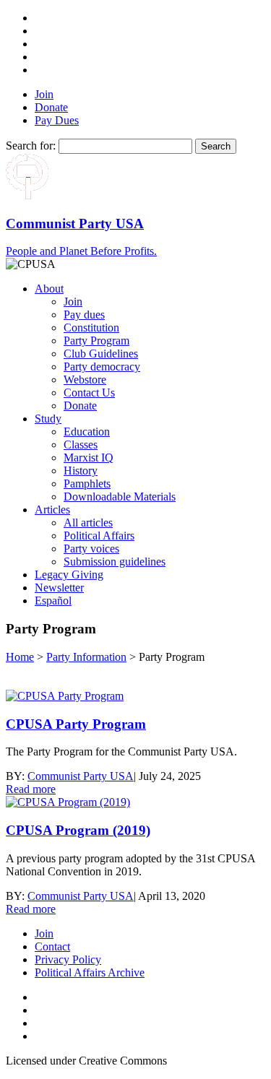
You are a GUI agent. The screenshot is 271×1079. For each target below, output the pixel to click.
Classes (81, 444)
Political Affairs (99, 535)
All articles (88, 522)
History (81, 470)
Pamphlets (87, 483)
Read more (31, 789)
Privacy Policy (68, 959)
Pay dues (84, 314)
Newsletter (59, 587)
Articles (52, 509)
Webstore (85, 379)
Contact (52, 946)
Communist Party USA (80, 776)
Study (48, 418)
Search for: (31, 145)
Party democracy (102, 366)
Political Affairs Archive (90, 972)
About (49, 288)
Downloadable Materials (120, 496)
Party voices (91, 548)
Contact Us (89, 392)
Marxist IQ (88, 457)
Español (53, 600)
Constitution (91, 327)
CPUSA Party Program (76, 724)
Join (44, 94)
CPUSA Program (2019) (78, 830)
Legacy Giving (69, 574)
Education (87, 431)
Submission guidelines (114, 561)
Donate (51, 107)
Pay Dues (57, 120)
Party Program (96, 340)
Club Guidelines (101, 353)
